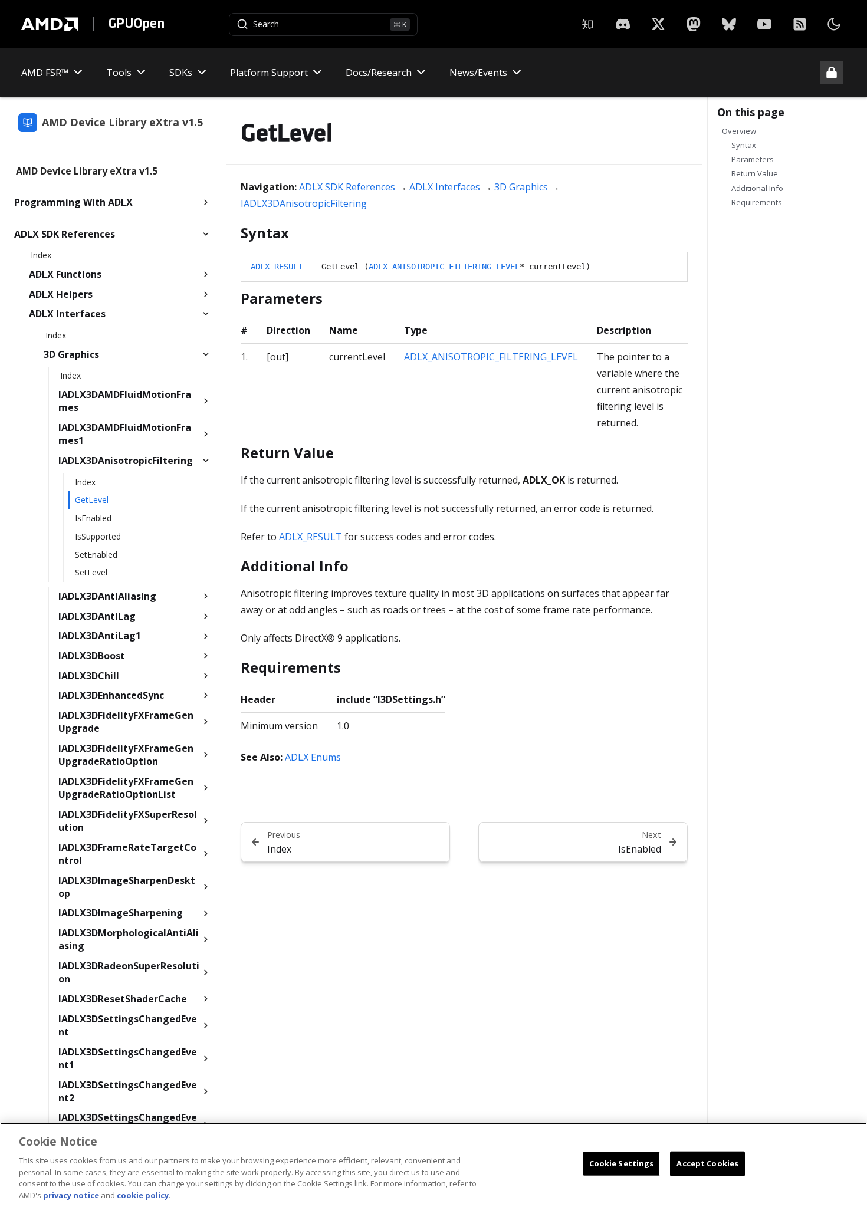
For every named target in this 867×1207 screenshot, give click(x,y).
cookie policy (143, 1194)
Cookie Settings (621, 1163)
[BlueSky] (729, 24)
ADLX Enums (313, 757)
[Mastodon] (693, 24)
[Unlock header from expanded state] (831, 72)
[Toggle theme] (834, 24)
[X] (623, 24)
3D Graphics (521, 186)
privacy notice (71, 1194)
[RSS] (800, 24)
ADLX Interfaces (444, 186)
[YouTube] (764, 24)
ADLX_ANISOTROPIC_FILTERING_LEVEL (444, 266)
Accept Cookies (707, 1163)
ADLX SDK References (347, 186)
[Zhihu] (587, 24)
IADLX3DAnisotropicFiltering (304, 203)
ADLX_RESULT (277, 266)
